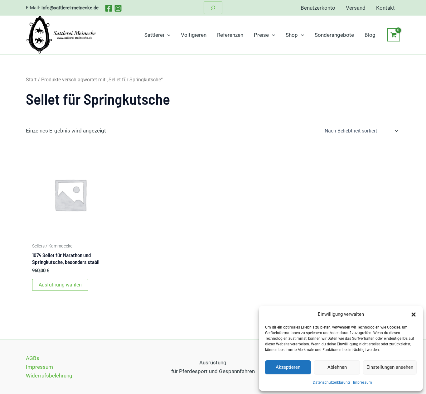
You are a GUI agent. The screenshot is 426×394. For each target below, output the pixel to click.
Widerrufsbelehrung (49, 375)
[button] (413, 314)
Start (31, 80)
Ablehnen (337, 367)
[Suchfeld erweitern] (213, 8)
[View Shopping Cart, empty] (393, 34)
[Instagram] (118, 8)
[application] (167, 35)
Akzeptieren (288, 367)
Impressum (362, 382)
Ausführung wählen (60, 285)
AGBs (32, 358)
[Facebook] (109, 8)
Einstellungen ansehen (389, 367)
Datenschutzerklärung (331, 382)
